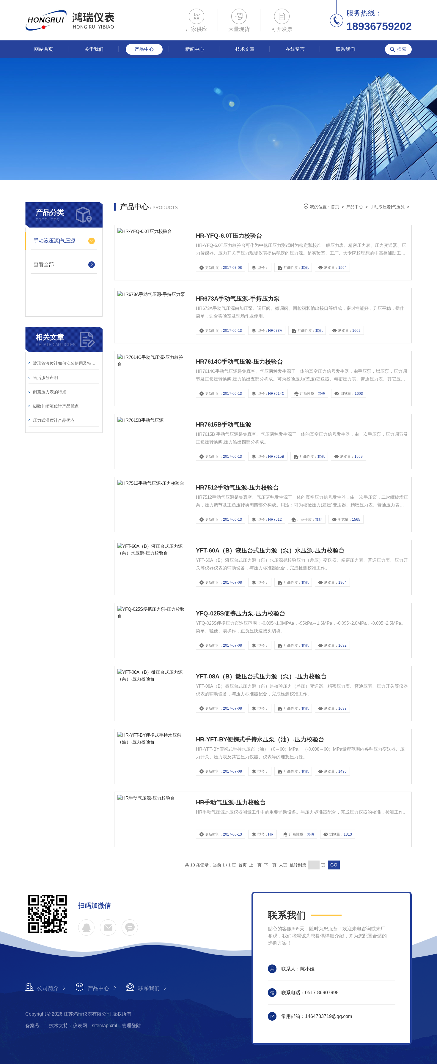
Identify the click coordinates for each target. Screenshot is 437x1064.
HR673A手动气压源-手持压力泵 (238, 298)
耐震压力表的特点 (49, 391)
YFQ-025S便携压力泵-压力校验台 (240, 613)
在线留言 (295, 49)
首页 (335, 206)
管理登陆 (131, 1025)
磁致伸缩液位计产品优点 (56, 406)
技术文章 (244, 49)
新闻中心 (194, 49)
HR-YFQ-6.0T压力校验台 (229, 235)
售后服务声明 (45, 377)
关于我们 (93, 49)
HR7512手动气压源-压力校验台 (237, 487)
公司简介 (48, 988)
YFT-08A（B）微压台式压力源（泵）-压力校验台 (261, 676)
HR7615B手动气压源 (223, 424)
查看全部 (44, 264)
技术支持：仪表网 (68, 1025)
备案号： (34, 1025)
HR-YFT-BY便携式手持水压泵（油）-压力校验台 (260, 739)
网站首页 (43, 49)
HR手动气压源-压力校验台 (231, 802)
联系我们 (345, 49)
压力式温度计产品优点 (54, 420)
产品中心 (144, 49)
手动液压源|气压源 (54, 241)
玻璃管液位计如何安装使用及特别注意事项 (66, 363)
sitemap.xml (104, 1025)
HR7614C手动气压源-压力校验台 (239, 361)
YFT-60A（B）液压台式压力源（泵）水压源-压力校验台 (270, 550)
